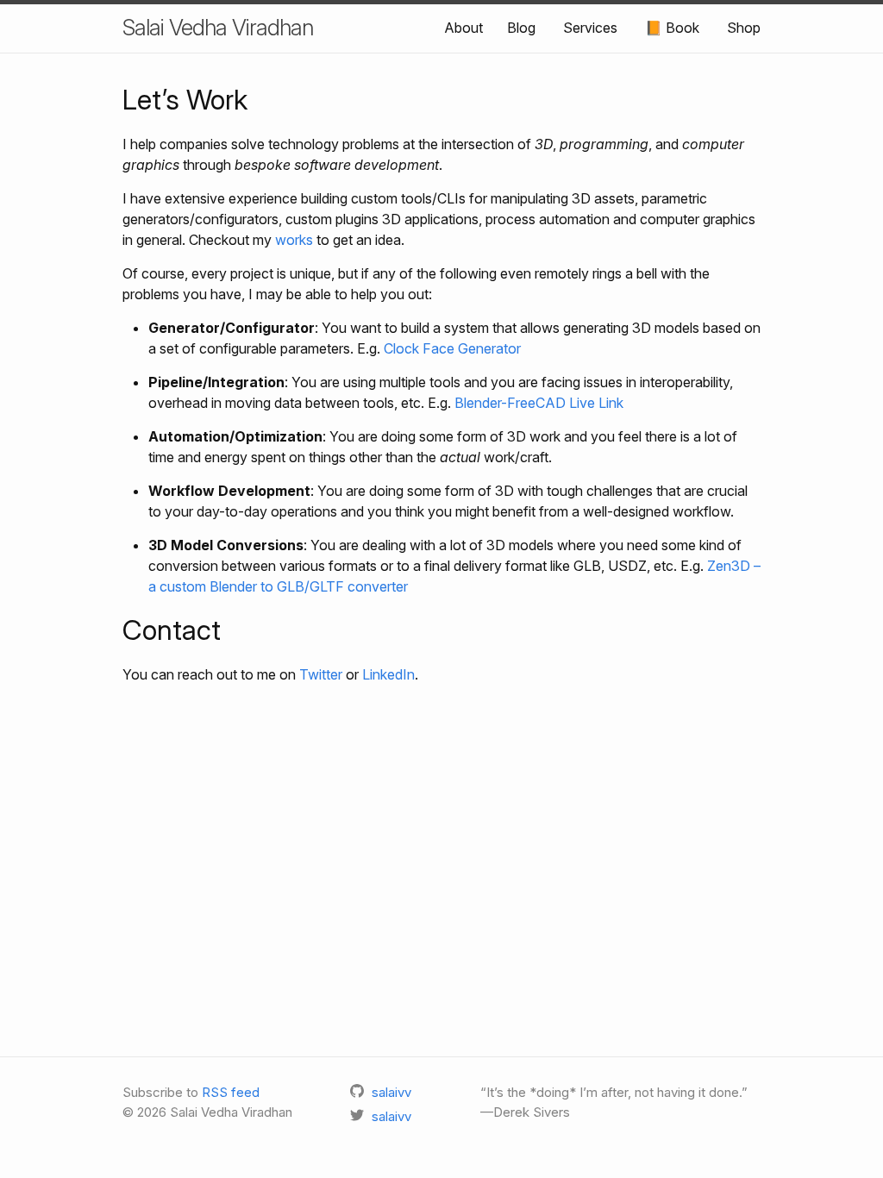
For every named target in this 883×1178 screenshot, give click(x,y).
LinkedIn (388, 674)
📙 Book (672, 27)
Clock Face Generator (452, 348)
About (463, 27)
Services (590, 27)
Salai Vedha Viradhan (217, 27)
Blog (521, 27)
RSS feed (231, 1092)
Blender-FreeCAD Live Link (538, 402)
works (294, 239)
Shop (744, 27)
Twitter (320, 674)
